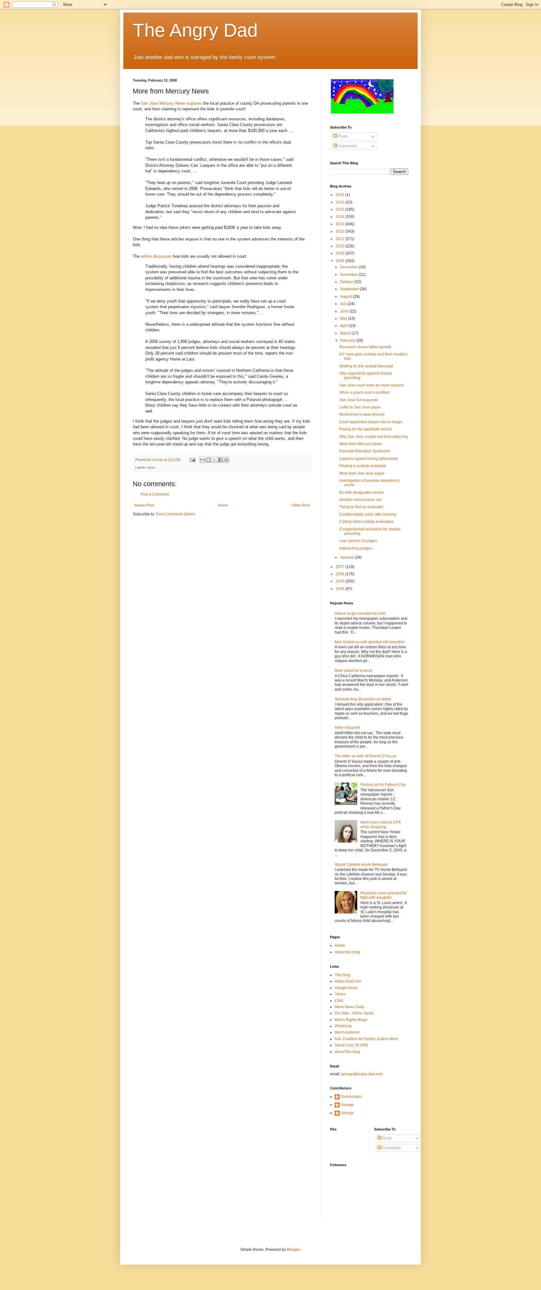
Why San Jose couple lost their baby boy (373, 436)
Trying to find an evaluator (361, 507)
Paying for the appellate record (365, 429)
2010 (340, 246)
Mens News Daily (349, 1007)
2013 (340, 224)
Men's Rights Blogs (351, 1020)
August (346, 296)
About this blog (347, 952)
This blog (342, 975)
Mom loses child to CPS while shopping (380, 824)
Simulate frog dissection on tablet (363, 699)
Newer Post (144, 505)
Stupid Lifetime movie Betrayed (361, 864)
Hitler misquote (347, 727)
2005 (340, 581)
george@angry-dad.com (362, 1074)
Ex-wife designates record (361, 492)
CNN (339, 1000)
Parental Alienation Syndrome (364, 451)
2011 (340, 239)
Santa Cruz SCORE (351, 1045)
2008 (340, 261)
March (346, 333)
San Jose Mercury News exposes (171, 103)
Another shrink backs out (360, 500)
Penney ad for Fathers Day (383, 784)
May (344, 318)
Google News (346, 988)
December (349, 267)
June (344, 311)
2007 (340, 567)
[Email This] (202, 460)
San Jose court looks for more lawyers (371, 385)
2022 (340, 194)
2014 (340, 216)
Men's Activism (347, 1032)
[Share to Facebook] (220, 460)
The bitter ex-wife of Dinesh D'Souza (365, 756)
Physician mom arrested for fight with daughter (383, 895)
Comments (347, 146)
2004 (340, 589)
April (344, 326)
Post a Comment (155, 494)
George (347, 1105)
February (348, 340)
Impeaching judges (355, 548)
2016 (340, 202)
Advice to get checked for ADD (360, 613)
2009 (340, 253)
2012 (340, 231)
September (350, 289)
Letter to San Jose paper (360, 407)
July (344, 304)
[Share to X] (214, 460)
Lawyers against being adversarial (368, 458)
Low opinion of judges (358, 541)
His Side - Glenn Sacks (354, 1013)
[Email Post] (192, 459)
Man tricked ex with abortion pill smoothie (370, 642)
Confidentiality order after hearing (367, 514)
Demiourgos (351, 1096)
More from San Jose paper (361, 473)
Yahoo (340, 994)
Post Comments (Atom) (175, 514)
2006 (340, 574)
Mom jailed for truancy (353, 670)
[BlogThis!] (208, 460)
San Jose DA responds (358, 400)
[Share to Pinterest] (226, 460)
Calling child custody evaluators (366, 521)
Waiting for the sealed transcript (366, 366)
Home (223, 505)
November (349, 274)
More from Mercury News (360, 444)
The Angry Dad (195, 30)
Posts (342, 136)
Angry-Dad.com (348, 981)
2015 (340, 209)
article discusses (156, 256)
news (151, 467)
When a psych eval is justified (364, 392)
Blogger (293, 1249)
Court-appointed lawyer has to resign (370, 422)
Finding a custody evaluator (362, 466)
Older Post (301, 505)
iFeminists (343, 1026)
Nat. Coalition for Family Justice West (366, 1039)
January (347, 557)
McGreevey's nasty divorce (362, 414)
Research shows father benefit (365, 347)
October (347, 282)
